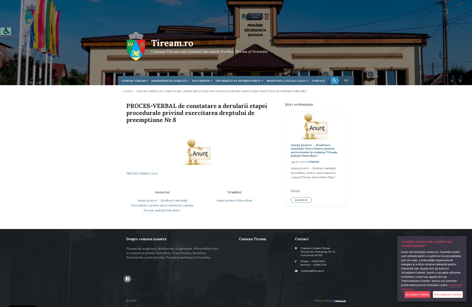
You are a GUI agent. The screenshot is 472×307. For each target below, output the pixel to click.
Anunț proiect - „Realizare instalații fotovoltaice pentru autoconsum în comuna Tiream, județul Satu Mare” (162, 205)
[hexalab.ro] (339, 300)
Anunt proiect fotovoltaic (235, 200)
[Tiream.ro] (136, 46)
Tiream (313, 162)
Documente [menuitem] (201, 80)
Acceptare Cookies (417, 294)
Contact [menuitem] (318, 80)
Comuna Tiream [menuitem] (134, 80)
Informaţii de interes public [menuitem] (238, 80)
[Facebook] (127, 279)
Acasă (128, 91)
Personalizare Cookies (447, 294)
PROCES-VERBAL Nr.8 (141, 173)
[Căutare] (334, 80)
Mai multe (301, 200)
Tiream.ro (172, 43)
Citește (295, 190)
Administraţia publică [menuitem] (169, 80)
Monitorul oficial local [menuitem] (287, 80)
